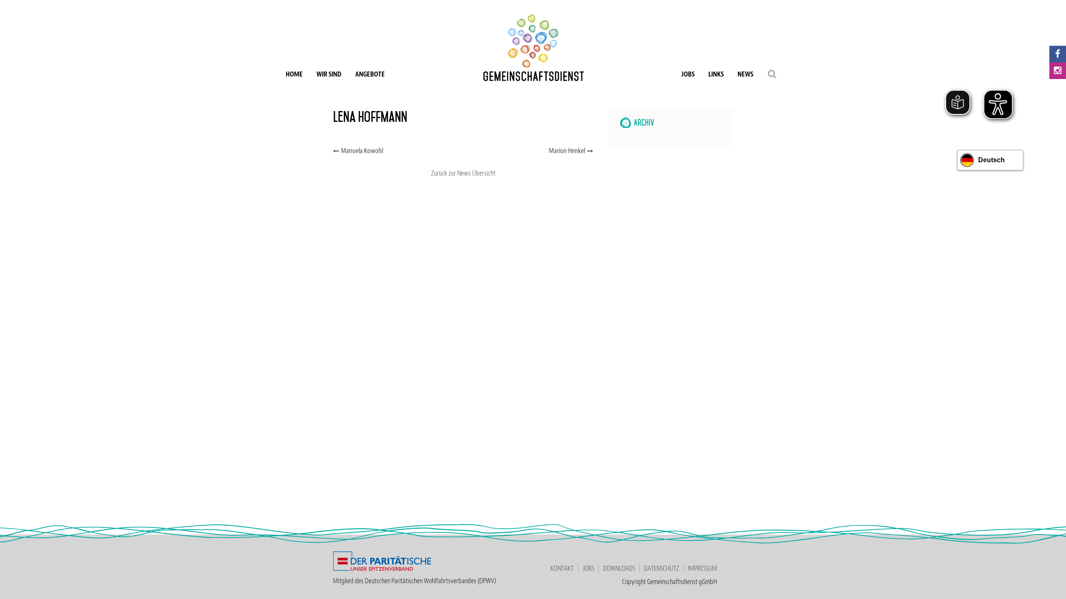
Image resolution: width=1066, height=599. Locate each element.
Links (716, 74)
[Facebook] (1057, 54)
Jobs (688, 74)
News (745, 74)
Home (294, 74)
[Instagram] (1057, 70)
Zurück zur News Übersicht (463, 173)
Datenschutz (661, 568)
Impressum (702, 568)
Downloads (619, 568)
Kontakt (562, 568)
